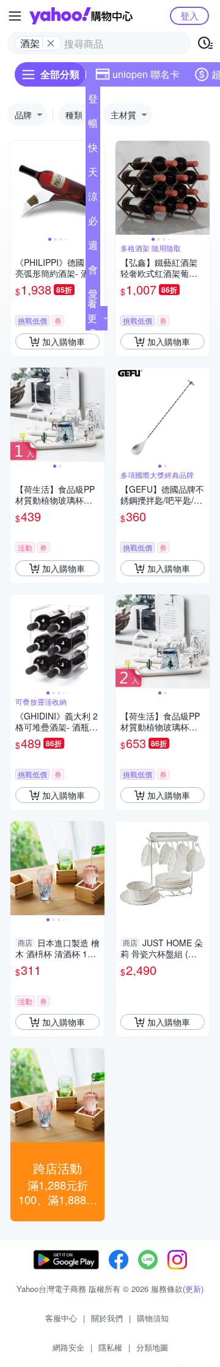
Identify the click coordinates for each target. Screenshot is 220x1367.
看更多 (92, 318)
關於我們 (107, 1318)
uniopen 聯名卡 (146, 74)
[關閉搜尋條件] (50, 43)
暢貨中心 (93, 125)
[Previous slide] (18, 188)
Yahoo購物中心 (81, 15)
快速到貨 (93, 150)
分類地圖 (152, 1347)
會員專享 (93, 272)
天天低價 (93, 174)
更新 (193, 1288)
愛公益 (93, 296)
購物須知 (153, 1318)
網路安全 (68, 1347)
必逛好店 (93, 223)
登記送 (93, 101)
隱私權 (110, 1347)
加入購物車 (63, 341)
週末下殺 (93, 247)
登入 (189, 15)
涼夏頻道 (93, 199)
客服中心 (61, 1318)
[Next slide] (202, 188)
